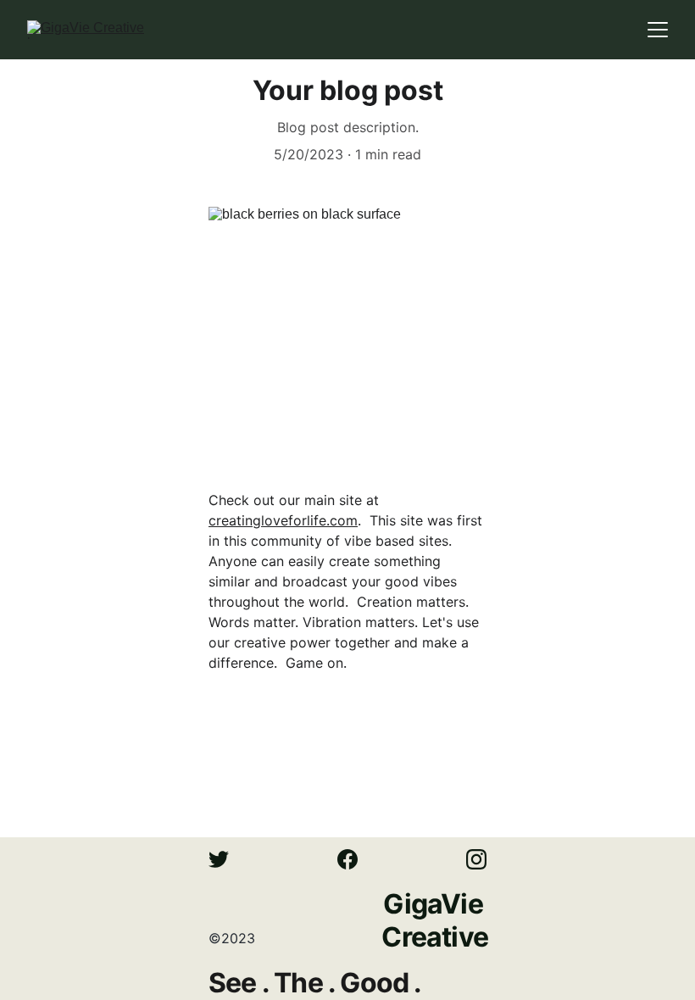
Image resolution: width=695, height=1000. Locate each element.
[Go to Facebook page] (356, 859)
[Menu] (658, 29)
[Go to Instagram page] (476, 859)
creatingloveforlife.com (283, 520)
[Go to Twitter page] (227, 859)
